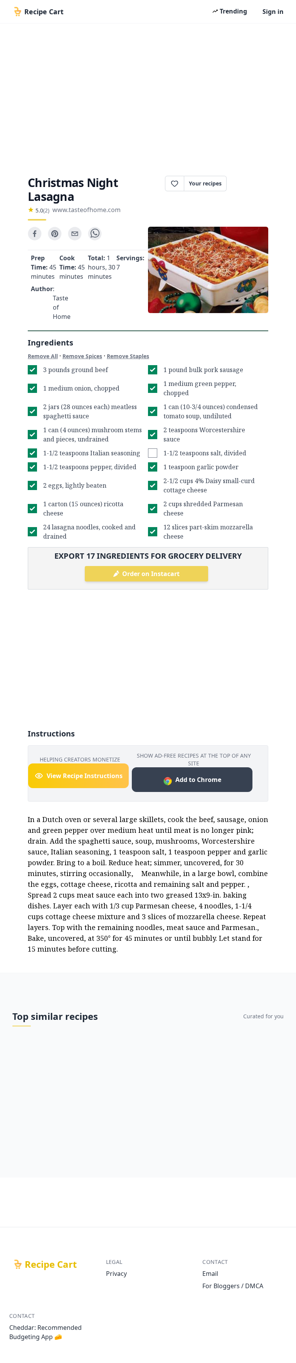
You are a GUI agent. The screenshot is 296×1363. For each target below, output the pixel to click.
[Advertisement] (148, 97)
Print (251, 183)
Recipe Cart (51, 1264)
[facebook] (35, 234)
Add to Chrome (198, 779)
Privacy (116, 1273)
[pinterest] (55, 234)
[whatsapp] (95, 234)
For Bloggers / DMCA (232, 1286)
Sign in (273, 11)
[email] (75, 234)
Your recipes (205, 183)
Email (210, 1273)
